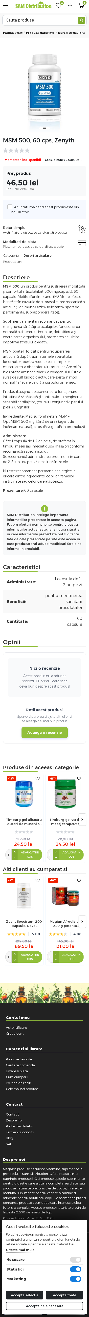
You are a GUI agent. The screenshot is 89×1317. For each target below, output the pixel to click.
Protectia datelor (19, 1126)
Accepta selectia (24, 1295)
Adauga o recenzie (44, 732)
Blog (9, 1138)
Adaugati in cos (30, 854)
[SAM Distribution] (33, 5)
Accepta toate (64, 1295)
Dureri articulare (71, 33)
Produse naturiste (40, 33)
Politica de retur (18, 1083)
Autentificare (16, 1027)
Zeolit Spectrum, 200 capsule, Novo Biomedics (24, 923)
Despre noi (14, 1120)
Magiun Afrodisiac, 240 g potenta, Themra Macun (65, 923)
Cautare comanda (20, 1065)
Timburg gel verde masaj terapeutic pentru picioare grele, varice (65, 822)
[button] (7, 5)
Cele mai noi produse (22, 1089)
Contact (12, 1114)
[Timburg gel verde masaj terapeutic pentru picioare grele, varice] (65, 793)
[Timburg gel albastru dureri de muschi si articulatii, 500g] (24, 793)
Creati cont (15, 1033)
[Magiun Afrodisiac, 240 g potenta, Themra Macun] (65, 895)
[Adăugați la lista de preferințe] (37, 778)
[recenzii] (42, 150)
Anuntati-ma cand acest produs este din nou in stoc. (45, 209)
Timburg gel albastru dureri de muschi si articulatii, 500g (24, 822)
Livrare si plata (17, 1071)
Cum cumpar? (17, 1077)
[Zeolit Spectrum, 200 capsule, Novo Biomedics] (24, 895)
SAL (9, 1144)
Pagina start (12, 33)
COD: (49, 160)
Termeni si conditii (20, 1132)
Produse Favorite (19, 1059)
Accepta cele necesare (44, 1306)
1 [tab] (44, 128)
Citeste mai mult (20, 1250)
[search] (81, 20)
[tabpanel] (44, 91)
